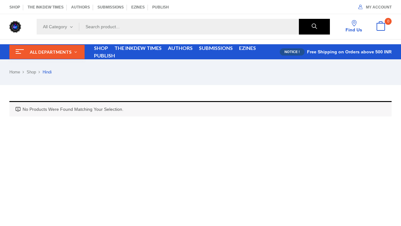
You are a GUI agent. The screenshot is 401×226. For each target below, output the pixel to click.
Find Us (354, 29)
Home (14, 72)
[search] (314, 27)
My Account (379, 7)
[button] (380, 26)
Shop (31, 72)
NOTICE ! (292, 52)
